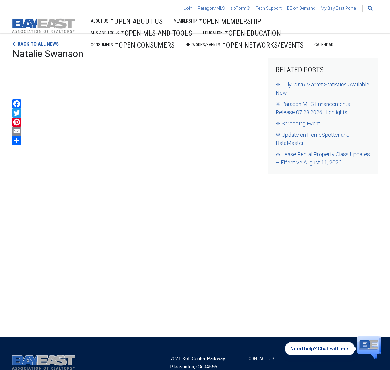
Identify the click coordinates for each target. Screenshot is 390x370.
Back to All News (38, 44)
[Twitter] (122, 113)
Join (188, 8)
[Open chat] (369, 346)
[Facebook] (122, 103)
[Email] (122, 131)
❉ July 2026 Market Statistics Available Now (322, 88)
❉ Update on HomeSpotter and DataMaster (312, 139)
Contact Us (261, 358)
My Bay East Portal (339, 8)
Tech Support (269, 8)
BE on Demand (301, 8)
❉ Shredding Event (298, 123)
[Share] (122, 140)
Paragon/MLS (211, 8)
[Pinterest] (122, 122)
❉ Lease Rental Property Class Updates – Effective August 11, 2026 (323, 158)
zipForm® (240, 8)
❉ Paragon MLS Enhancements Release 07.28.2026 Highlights (313, 108)
